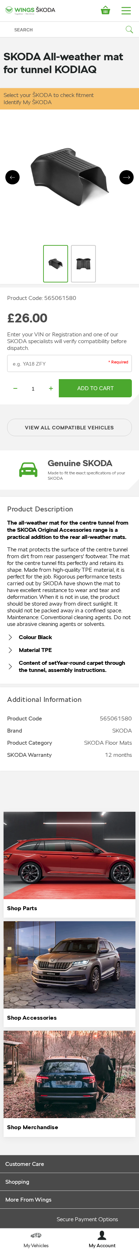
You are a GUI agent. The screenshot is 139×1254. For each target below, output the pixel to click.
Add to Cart (95, 388)
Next (126, 177)
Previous (12, 177)
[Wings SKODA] (30, 10)
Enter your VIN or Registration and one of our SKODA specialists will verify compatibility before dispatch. (67, 341)
